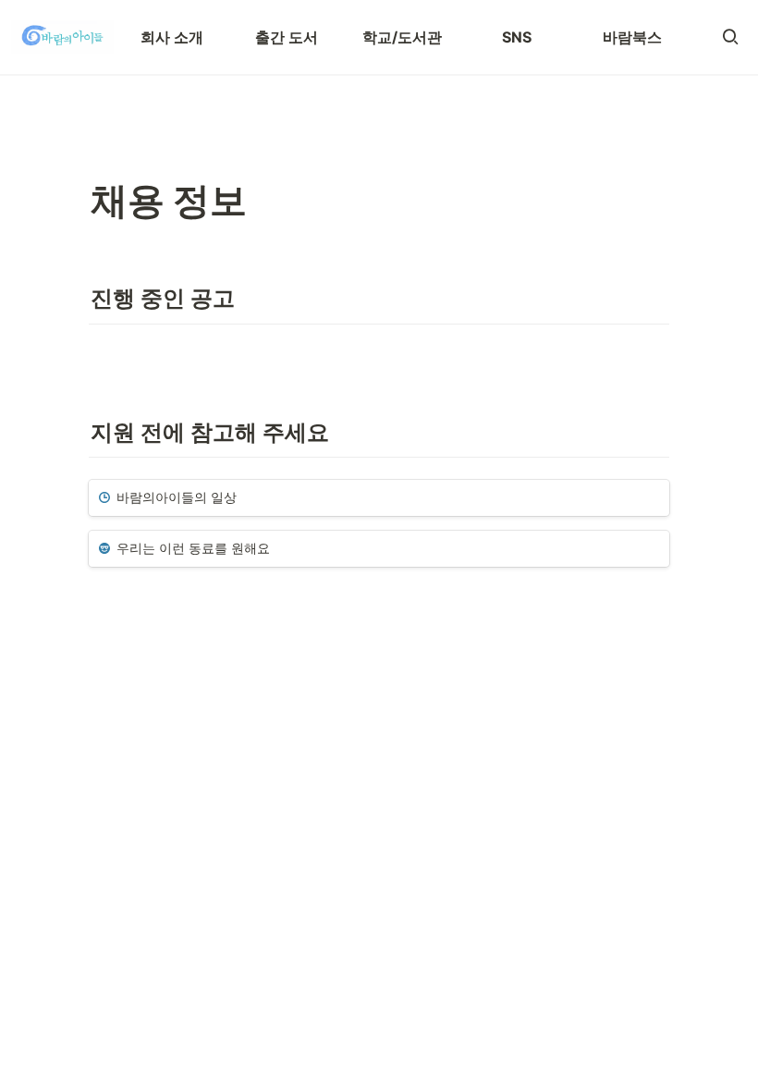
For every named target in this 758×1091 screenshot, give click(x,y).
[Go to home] (62, 37)
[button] (730, 37)
